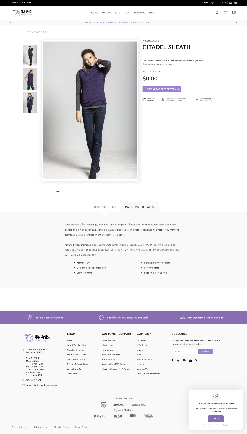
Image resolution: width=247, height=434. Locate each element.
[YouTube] (190, 360)
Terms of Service (19, 427)
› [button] (236, 22)
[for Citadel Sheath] (181, 54)
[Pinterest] (196, 360)
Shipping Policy (61, 427)
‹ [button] (10, 22)
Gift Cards (26, 2)
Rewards (15, 2)
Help (206, 2)
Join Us (223, 2)
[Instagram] (178, 360)
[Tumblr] (184, 360)
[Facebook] (172, 360)
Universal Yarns (151, 41)
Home (28, 32)
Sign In (214, 2)
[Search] (217, 12)
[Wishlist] (224, 12)
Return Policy (81, 427)
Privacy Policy (40, 427)
